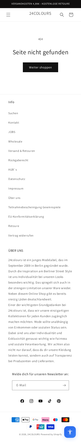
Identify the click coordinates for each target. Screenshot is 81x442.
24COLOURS (33, 434)
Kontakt (13, 122)
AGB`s (12, 169)
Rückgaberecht (18, 160)
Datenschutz (16, 179)
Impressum (15, 188)
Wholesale (15, 141)
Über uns (14, 198)
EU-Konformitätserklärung (26, 216)
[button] (8, 14)
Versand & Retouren (21, 151)
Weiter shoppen (40, 67)
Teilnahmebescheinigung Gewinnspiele (34, 207)
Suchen (13, 113)
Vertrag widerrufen (21, 235)
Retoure (13, 226)
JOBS (11, 132)
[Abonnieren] (64, 385)
